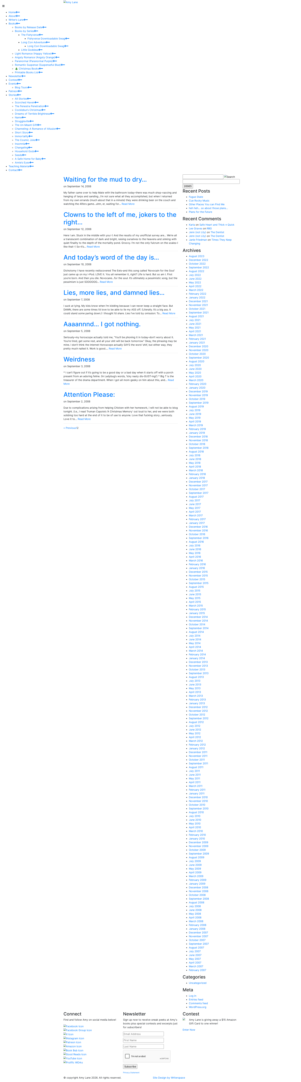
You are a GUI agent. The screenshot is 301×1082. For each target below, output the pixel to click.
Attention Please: (89, 394)
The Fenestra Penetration (30, 106)
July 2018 (194, 455)
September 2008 (199, 898)
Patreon (13, 91)
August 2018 (196, 451)
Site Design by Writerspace (169, 1077)
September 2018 (199, 447)
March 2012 (196, 740)
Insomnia (20, 143)
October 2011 (197, 759)
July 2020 (195, 365)
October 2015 (197, 579)
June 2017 (195, 504)
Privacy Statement (131, 1072)
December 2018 (198, 436)
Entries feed (196, 999)
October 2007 (197, 940)
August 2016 (196, 541)
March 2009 (196, 876)
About (12, 16)
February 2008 (197, 925)
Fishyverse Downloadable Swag (46, 38)
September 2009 (199, 853)
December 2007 (198, 932)
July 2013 (194, 680)
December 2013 (198, 662)
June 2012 (195, 729)
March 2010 (196, 831)
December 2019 (198, 391)
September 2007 (199, 943)
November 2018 (198, 440)
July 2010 (194, 816)
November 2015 (198, 575)
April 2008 (195, 917)
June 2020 (195, 368)
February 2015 (197, 609)
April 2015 (195, 601)
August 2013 (196, 677)
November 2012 (198, 710)
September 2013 (199, 673)
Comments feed (198, 1003)
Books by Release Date (28, 27)
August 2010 (196, 812)
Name (18, 117)
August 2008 (196, 902)
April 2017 (195, 511)
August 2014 (196, 631)
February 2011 (197, 789)
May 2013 (195, 688)
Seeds (18, 155)
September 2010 (199, 808)
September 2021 (199, 312)
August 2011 (196, 767)
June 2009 (195, 864)
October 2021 (197, 308)
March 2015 (196, 605)
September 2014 (199, 628)
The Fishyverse (30, 34)
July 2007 (195, 951)
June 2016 (195, 549)
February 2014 (197, 654)
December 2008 (198, 887)
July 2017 (194, 500)
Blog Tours (21, 87)
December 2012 (198, 707)
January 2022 (197, 297)
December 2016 (198, 526)
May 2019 (195, 417)
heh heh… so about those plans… (208, 208)
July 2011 (194, 770)
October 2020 (197, 353)
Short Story (22, 132)
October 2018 (197, 444)
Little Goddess (29, 49)
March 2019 (196, 425)
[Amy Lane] (70, 1)
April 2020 (195, 376)
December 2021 (198, 301)
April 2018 (195, 466)
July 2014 (194, 635)
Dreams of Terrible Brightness (32, 113)
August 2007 (196, 947)
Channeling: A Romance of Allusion (35, 128)
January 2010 (197, 838)
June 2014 (195, 639)
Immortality (22, 136)
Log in (192, 995)
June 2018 (195, 459)
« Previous (69, 427)
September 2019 (199, 402)
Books (12, 23)
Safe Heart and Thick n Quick (216, 224)
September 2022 (199, 267)
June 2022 (195, 278)
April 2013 (195, 692)
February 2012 (197, 744)
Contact (13, 170)
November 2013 (198, 665)
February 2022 (197, 293)
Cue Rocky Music (199, 200)
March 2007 (196, 966)
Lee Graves (195, 228)
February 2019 (197, 429)
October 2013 (197, 669)
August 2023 (196, 256)
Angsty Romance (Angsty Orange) (35, 57)
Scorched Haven (24, 102)
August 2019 (196, 406)
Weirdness (79, 359)
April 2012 (195, 737)
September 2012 (199, 718)
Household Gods (25, 151)
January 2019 (197, 432)
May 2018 (195, 462)
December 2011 (198, 752)
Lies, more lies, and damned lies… (114, 292)
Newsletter (15, 76)
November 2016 (198, 530)
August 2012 (196, 722)
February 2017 (197, 519)
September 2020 (199, 357)
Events (13, 83)
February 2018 (197, 474)
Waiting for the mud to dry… (105, 179)
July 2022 (195, 274)
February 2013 (197, 699)
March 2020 (196, 380)
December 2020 (198, 346)
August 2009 (196, 857)
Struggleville (22, 121)
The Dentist (217, 232)
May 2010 (195, 823)
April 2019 (195, 421)
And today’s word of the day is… (111, 257)
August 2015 (196, 586)
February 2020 (197, 383)
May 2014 (195, 643)
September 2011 (198, 763)
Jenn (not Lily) (197, 232)
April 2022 (195, 286)
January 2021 (197, 342)
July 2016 (194, 545)
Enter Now (189, 1029)
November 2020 (198, 350)
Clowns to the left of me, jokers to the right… (120, 218)
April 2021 (195, 331)
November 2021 (198, 305)
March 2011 (195, 786)
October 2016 (197, 534)
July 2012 (194, 725)
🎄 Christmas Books (27, 68)
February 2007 (197, 970)
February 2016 (197, 564)
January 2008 (197, 928)
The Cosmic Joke (25, 140)
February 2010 (197, 834)
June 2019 (195, 414)
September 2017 (198, 492)
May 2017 (194, 507)
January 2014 (197, 658)
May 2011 (194, 778)
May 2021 (195, 327)
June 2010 (195, 819)
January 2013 (197, 703)
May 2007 (195, 958)
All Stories (21, 98)
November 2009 (198, 846)
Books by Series (24, 31)
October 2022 (197, 263)
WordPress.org (197, 1007)
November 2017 (198, 485)
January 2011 (196, 793)
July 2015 (194, 590)
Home (12, 12)
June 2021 (195, 323)
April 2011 (195, 782)
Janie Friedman (198, 239)
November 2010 (198, 801)
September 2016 (199, 538)
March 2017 (196, 515)
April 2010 (195, 827)
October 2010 (197, 804)
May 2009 (195, 868)
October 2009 (197, 849)
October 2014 (197, 624)
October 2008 (197, 894)
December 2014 (198, 616)
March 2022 (196, 290)
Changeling (21, 147)
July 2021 (194, 320)
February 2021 (197, 338)
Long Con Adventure (33, 42)
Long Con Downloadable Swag (45, 46)
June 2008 (195, 910)
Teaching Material (19, 166)
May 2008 (195, 913)
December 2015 (198, 571)
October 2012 (197, 714)
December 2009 (198, 842)
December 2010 (198, 797)
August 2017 (196, 496)
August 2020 (196, 361)
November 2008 (198, 891)
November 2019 (198, 395)
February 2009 (197, 879)
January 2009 (197, 883)
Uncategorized (197, 982)
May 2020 (195, 372)
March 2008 (196, 921)
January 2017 (197, 522)
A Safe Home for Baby (28, 158)
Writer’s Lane (16, 19)
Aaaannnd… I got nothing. (102, 324)
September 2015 (199, 583)
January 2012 (197, 748)
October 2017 (197, 489)
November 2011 (198, 755)
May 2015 (195, 598)
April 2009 (195, 872)
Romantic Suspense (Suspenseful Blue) (38, 64)
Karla (192, 224)
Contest (13, 79)
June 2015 (195, 594)
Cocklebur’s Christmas (28, 109)
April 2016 (195, 556)
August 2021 (196, 316)
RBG (209, 228)
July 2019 (194, 410)
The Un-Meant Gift (26, 125)
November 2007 (198, 936)
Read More (128, 203)
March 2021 (196, 335)
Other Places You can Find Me (206, 204)
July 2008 (195, 906)
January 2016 (197, 568)
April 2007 (195, 962)
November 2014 (198, 620)
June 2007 (195, 955)
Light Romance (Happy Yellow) (33, 53)
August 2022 (196, 271)
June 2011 (195, 774)
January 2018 (197, 477)
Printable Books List (27, 72)
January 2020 (197, 387)
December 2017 (198, 481)
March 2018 (196, 470)
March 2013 (196, 695)
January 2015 (197, 613)
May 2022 (195, 282)
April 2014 (195, 646)
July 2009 (195, 861)
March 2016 (196, 560)
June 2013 (195, 684)
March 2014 (196, 650)
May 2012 (195, 733)
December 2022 (198, 259)
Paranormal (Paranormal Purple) (34, 61)
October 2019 (197, 398)
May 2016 (195, 553)
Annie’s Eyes (22, 162)
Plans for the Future (200, 211)
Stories (13, 94)
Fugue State (196, 196)
